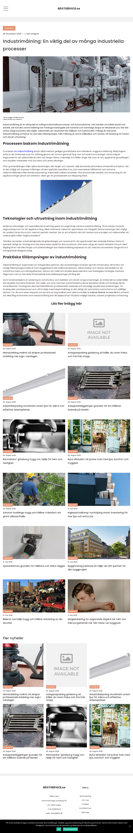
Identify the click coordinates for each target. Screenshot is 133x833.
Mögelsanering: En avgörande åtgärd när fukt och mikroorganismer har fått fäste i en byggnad (97, 621)
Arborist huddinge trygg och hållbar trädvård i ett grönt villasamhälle (32, 514)
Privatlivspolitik (70, 829)
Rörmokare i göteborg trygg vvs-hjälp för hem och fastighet (32, 461)
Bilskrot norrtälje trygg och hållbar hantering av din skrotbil (32, 621)
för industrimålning (23, 151)
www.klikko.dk (56, 813)
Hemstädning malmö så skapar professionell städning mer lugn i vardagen (29, 354)
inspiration (9, 28)
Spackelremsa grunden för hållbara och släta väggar (34, 566)
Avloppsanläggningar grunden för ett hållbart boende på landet (94, 407)
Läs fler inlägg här (66, 303)
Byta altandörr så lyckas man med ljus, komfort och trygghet (98, 461)
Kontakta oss (85, 808)
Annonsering (85, 796)
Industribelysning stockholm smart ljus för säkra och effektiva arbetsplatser (33, 407)
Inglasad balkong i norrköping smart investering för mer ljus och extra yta (98, 514)
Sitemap (85, 812)
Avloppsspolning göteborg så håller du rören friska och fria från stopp (97, 354)
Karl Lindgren (32, 34)
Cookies (85, 804)
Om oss (85, 800)
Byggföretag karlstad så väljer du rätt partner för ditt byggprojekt (97, 567)
